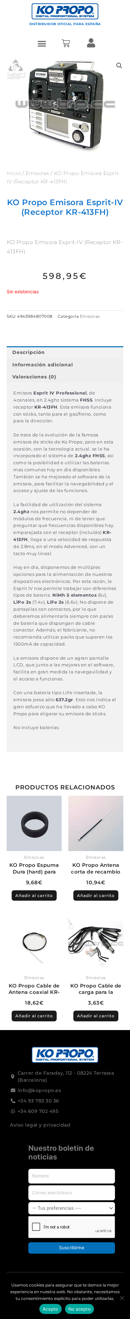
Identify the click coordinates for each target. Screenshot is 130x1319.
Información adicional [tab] (42, 365)
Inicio (14, 173)
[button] (42, 43)
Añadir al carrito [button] (34, 895)
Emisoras (37, 173)
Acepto (50, 1309)
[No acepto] (121, 1298)
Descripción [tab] (28, 352)
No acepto (79, 1309)
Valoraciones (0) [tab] (34, 377)
